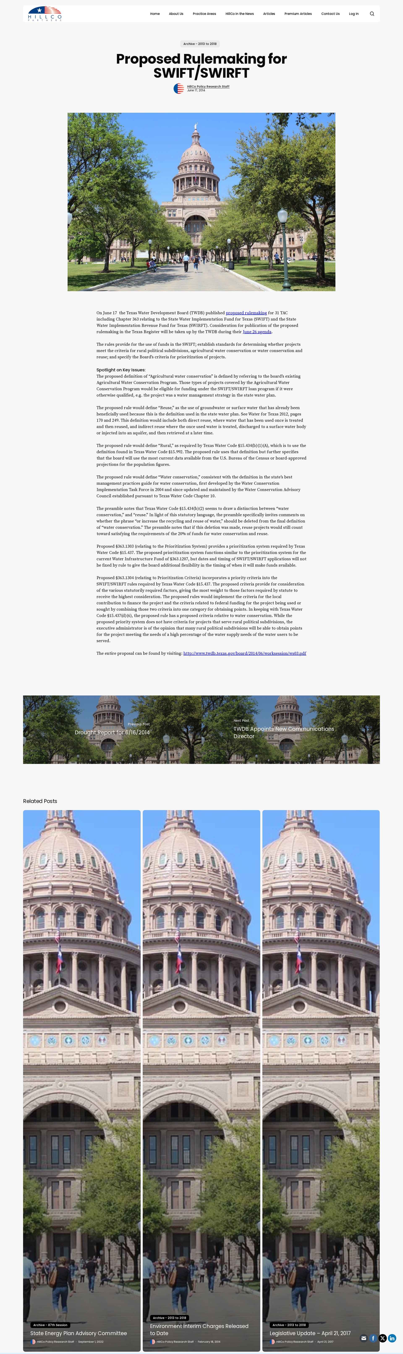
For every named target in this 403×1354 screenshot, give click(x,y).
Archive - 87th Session (50, 1325)
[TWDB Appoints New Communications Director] (291, 729)
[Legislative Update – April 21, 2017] (321, 1081)
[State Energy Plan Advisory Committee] (82, 1081)
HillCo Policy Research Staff (208, 86)
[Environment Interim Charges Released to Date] (201, 1081)
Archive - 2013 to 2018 (200, 44)
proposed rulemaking (246, 313)
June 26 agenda (257, 332)
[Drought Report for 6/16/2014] (112, 729)
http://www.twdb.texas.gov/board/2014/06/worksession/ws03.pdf (244, 653)
